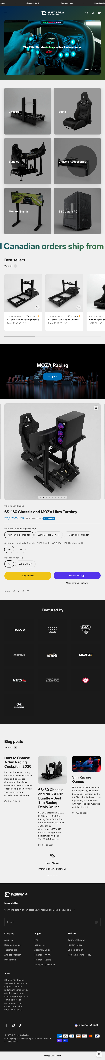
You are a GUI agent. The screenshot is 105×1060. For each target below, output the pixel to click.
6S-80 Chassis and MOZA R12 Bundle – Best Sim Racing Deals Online (50, 798)
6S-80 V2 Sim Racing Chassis (63, 319)
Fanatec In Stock (57, 3)
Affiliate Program (12, 954)
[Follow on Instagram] (13, 1025)
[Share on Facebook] (14, 591)
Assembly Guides (43, 950)
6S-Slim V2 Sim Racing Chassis (23, 319)
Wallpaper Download (44, 964)
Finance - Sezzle (42, 959)
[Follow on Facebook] (6, 1025)
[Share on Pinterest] (23, 591)
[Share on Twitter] (18, 591)
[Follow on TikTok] (20, 1025)
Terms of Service (76, 940)
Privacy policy (25, 1038)
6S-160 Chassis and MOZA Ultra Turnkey (40, 512)
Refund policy (10, 1038)
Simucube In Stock (23, 3)
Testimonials (10, 950)
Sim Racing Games (81, 779)
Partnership (10, 959)
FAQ (36, 940)
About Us (8, 940)
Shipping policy (11, 1041)
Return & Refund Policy (79, 954)
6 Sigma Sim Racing (14, 316)
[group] (52, 47)
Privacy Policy (75, 945)
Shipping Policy (75, 950)
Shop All (52, 376)
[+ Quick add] (37, 307)
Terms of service (41, 1038)
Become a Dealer (12, 945)
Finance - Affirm (42, 954)
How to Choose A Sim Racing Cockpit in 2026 (17, 762)
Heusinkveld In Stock (92, 3)
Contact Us (40, 945)
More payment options (77, 583)
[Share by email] (28, 591)
